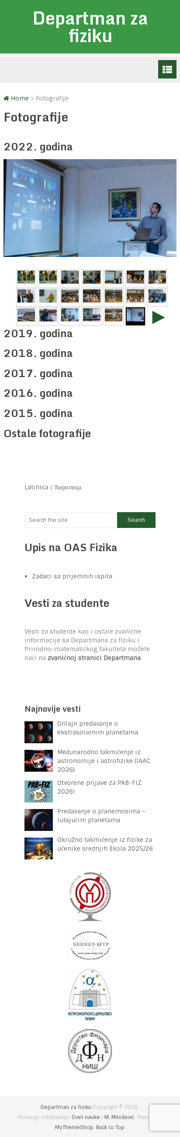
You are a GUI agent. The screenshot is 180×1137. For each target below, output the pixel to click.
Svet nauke (86, 1117)
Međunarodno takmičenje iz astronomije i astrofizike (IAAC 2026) (103, 760)
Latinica (36, 487)
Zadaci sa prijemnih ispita (72, 576)
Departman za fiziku (90, 27)
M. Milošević (119, 1117)
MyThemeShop (74, 1127)
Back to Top (110, 1127)
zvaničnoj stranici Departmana (94, 658)
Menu (167, 69)
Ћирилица (67, 487)
